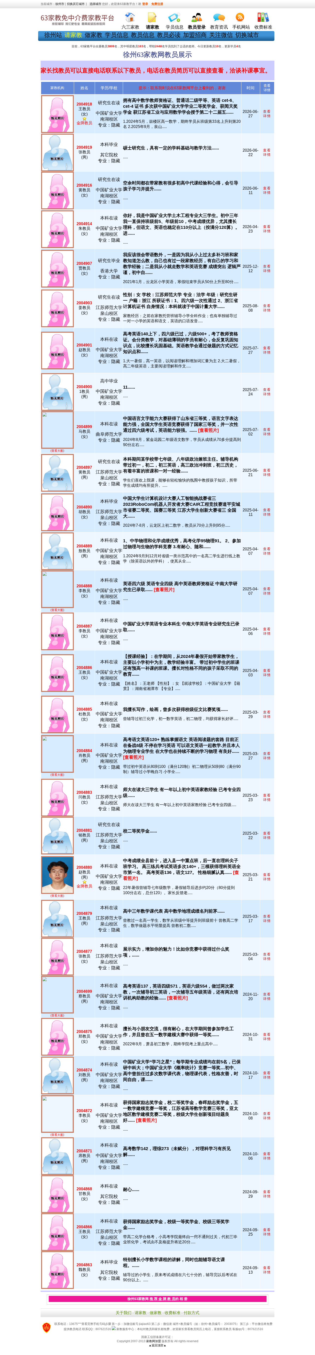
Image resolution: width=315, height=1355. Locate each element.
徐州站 (53, 35)
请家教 (140, 1313)
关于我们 (123, 1313)
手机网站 (241, 27)
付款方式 (191, 1313)
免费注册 (157, 4)
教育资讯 (219, 27)
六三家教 (130, 27)
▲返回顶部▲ (157, 1345)
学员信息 (175, 27)
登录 (145, 4)
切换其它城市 (76, 4)
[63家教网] (77, 25)
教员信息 (143, 35)
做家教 (93, 35)
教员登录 (197, 27)
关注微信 (221, 35)
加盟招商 (195, 35)
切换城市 (247, 35)
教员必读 (169, 35)
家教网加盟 (153, 1341)
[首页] (130, 16)
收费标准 (263, 27)
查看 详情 (267, 113)
